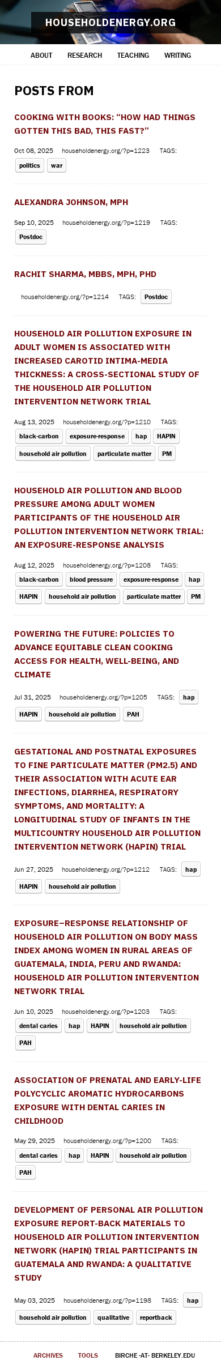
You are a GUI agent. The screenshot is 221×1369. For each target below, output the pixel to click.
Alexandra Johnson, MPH (71, 202)
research (84, 55)
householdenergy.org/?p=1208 (108, 565)
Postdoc (30, 236)
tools (88, 1355)
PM (167, 453)
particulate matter (124, 453)
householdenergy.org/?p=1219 (107, 222)
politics (29, 165)
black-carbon (39, 436)
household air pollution (53, 453)
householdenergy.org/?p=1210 (108, 421)
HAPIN (166, 436)
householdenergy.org (110, 22)
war (56, 165)
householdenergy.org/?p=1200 (108, 1140)
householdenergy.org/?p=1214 (66, 296)
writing (177, 55)
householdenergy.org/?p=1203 (106, 1011)
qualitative (113, 1317)
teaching (133, 55)
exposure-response (97, 436)
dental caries (38, 1025)
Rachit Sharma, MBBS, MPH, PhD (85, 273)
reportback (156, 1317)
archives (48, 1355)
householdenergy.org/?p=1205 (104, 697)
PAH (133, 714)
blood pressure (91, 579)
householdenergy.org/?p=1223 (106, 150)
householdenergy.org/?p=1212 (106, 869)
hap (141, 436)
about (41, 55)
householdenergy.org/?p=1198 (108, 1300)
